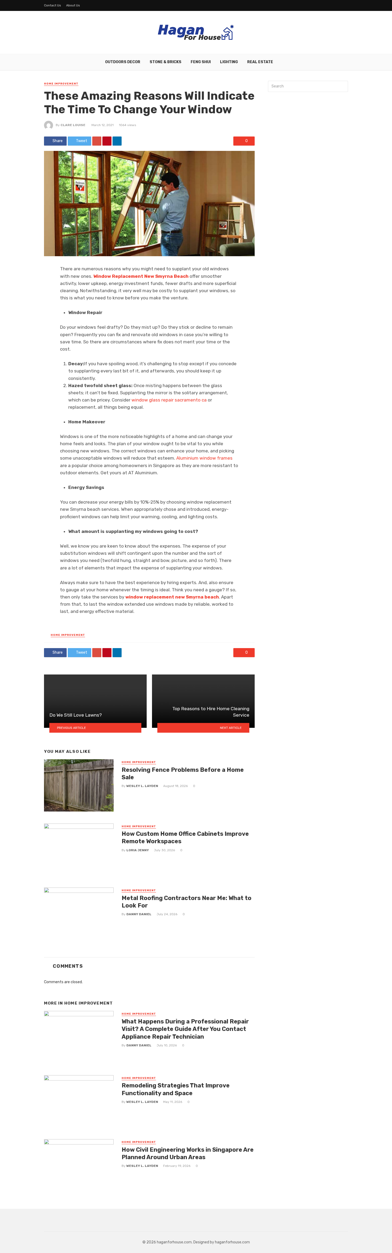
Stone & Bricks (165, 62)
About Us (73, 5)
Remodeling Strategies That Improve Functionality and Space (176, 1089)
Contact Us (52, 5)
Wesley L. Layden (142, 786)
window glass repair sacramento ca (169, 400)
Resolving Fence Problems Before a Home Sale (183, 773)
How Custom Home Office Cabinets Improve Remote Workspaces (185, 837)
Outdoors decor (122, 62)
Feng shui (201, 62)
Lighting (229, 62)
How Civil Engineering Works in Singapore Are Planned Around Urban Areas (188, 1153)
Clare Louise (73, 125)
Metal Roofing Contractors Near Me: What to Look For (186, 902)
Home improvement (61, 83)
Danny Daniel (138, 914)
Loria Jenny (137, 850)
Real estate (260, 62)
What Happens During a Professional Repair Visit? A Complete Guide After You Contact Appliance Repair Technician (185, 1029)
